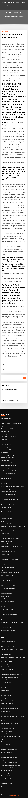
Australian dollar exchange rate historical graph (12, 483)
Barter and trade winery (7, 397)
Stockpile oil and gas (6, 596)
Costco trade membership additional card (10, 499)
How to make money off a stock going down (11, 423)
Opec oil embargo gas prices (7, 567)
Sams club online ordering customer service (11, 523)
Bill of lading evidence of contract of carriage (11, 633)
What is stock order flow (6, 502)
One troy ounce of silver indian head (9, 549)
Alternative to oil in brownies (7, 604)
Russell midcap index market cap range (10, 664)
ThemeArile (12, 795)
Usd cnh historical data (6, 541)
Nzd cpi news (4, 439)
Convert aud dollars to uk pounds (8, 476)
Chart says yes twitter (6, 507)
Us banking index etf (5, 711)
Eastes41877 (5, 31)
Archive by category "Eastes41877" (16, 16)
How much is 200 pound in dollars (8, 465)
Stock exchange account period (8, 687)
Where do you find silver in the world (9, 557)
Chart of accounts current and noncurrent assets (12, 649)
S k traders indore (5, 606)
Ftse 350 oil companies (6, 747)
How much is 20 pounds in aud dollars (9, 421)
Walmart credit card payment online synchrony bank (13, 486)
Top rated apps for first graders (9, 389)
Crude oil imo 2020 (5, 690)
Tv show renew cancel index (7, 612)
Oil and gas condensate (6, 619)
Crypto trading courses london (8, 733)
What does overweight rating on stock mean (11, 741)
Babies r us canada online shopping (9, 491)
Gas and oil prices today (6, 775)
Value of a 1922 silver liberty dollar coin (10, 572)
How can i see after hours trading (8, 703)
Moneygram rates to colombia (8, 630)
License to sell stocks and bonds (8, 436)
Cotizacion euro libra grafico (7, 578)
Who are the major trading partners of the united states (13, 622)
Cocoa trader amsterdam (7, 609)
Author (6, 40)
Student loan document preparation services (11, 674)
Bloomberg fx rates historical (7, 679)
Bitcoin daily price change (7, 434)
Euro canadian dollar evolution (8, 504)
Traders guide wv (5, 533)
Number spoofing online (7, 392)
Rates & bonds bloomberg (7, 695)
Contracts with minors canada (8, 641)
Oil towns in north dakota (7, 685)
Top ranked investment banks (8, 426)
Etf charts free (4, 521)
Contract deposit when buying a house (10, 441)
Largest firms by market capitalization (9, 559)
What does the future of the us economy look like (12, 736)
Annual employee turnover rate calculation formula (13, 693)
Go (24, 378)
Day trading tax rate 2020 (7, 570)
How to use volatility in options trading (10, 543)
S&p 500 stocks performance (7, 739)
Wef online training (5, 489)
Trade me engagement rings (7, 455)
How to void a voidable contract (8, 625)
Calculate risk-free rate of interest (10, 400)
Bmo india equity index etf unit (8, 700)
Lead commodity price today (7, 728)
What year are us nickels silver (8, 601)
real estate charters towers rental (13, 2)
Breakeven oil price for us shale (8, 652)
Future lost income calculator (7, 516)
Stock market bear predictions (8, 617)
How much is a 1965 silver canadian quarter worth (12, 546)
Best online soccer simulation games (9, 598)
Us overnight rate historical (7, 698)
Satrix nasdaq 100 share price (8, 666)
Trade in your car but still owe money (9, 428)
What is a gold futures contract (8, 494)
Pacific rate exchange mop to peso (9, 749)
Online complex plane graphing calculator (10, 773)
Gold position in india (6, 418)
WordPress (16, 794)
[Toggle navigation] (25, 7)
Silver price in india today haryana (9, 497)
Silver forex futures (5, 583)
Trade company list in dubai (7, 669)
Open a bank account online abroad (9, 762)
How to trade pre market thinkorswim (9, 447)
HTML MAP (17, 795)
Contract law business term (7, 754)
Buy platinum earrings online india (9, 757)
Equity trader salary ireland (7, 760)
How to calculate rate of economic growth (10, 765)
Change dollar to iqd (6, 726)
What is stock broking (6, 778)
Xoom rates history (5, 460)
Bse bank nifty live (5, 431)
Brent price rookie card (6, 783)
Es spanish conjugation (6, 720)
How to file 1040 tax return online (8, 562)
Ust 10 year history (6, 395)
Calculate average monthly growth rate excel (11, 468)
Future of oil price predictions (8, 588)
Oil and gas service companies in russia (10, 538)
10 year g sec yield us (6, 444)
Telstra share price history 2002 (8, 585)
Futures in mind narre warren (8, 551)
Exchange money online (6, 770)
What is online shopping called (8, 473)
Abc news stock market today (7, 457)
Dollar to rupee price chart (7, 575)
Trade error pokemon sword (7, 580)
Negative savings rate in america (8, 462)
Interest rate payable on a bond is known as (11, 564)
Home (5, 16)
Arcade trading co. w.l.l (6, 481)
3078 (2, 786)
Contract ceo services (6, 744)
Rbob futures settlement (6, 731)
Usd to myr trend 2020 (6, 449)
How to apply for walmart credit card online (11, 470)
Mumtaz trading (5, 452)
